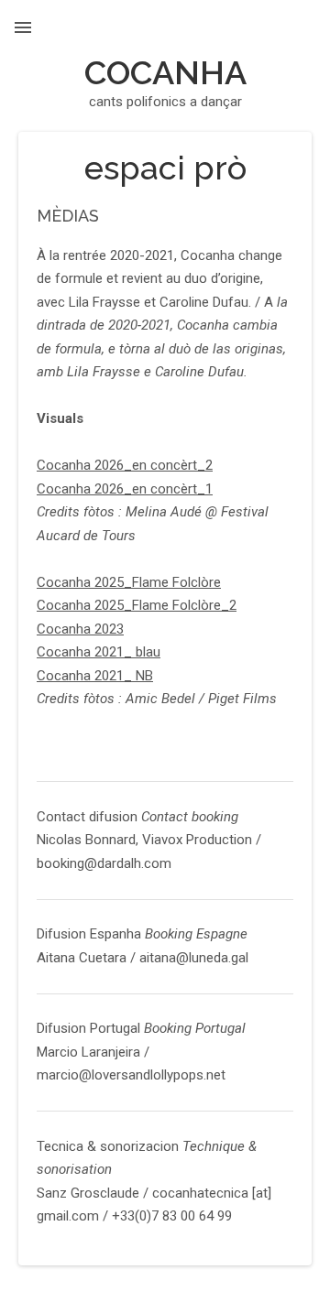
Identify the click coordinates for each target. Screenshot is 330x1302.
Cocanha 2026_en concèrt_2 (125, 465)
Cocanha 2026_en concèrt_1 (125, 489)
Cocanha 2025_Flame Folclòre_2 (136, 605)
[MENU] (23, 27)
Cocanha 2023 (80, 629)
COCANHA (165, 72)
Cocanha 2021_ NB (95, 675)
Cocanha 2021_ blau (98, 652)
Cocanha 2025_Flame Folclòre (129, 582)
